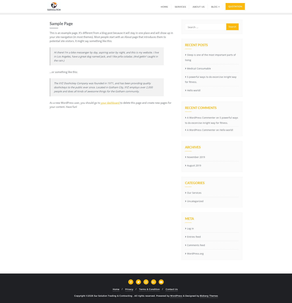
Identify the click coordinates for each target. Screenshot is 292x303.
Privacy (129, 289)
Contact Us (172, 289)
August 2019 (194, 165)
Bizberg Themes (209, 295)
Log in (190, 228)
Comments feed (196, 245)
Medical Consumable (199, 68)
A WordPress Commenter (201, 117)
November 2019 (196, 157)
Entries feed (194, 236)
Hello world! (194, 90)
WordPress (176, 295)
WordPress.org (195, 253)
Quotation (235, 6)
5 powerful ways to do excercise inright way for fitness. (210, 79)
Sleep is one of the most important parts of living (210, 57)
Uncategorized (195, 201)
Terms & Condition (149, 289)
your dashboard (110, 102)
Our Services (194, 192)
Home (116, 289)
